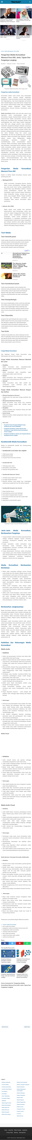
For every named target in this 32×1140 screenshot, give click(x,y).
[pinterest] (19, 943)
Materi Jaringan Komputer (23, 1084)
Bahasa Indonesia (6, 1082)
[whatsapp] (27, 943)
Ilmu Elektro (4, 1091)
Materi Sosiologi (20, 1104)
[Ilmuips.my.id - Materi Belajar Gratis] (16, 2)
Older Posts (27, 1026)
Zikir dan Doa (20, 1115)
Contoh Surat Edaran (7, 1089)
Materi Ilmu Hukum (6, 1114)
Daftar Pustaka (17, 1130)
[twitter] (12, 943)
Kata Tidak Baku (6, 1096)
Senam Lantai (20, 1111)
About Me (10, 1130)
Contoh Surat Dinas (6, 1086)
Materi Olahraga (21, 1093)
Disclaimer (24, 1130)
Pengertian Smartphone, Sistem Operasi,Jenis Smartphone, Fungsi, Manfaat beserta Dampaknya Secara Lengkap (16, 430)
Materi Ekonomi (5, 1109)
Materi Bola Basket (6, 1105)
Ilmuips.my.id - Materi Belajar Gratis (18, 1137)
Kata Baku (4, 1093)
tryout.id (19, 1113)
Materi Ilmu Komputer (22, 1082)
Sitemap (16, 1132)
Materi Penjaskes (21, 1095)
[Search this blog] (30, 2)
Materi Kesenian (21, 1086)
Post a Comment (21, 63)
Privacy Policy (9, 1132)
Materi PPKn (20, 1097)
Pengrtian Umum (21, 1109)
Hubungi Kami (22, 1132)
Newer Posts (5, 1026)
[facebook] (5, 943)
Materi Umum (20, 1106)
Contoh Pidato (5, 1084)
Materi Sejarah (20, 1099)
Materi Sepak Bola (21, 1102)
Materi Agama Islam (6, 1102)
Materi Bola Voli (5, 1107)
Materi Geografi (5, 1112)
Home (5, 1130)
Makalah (4, 1100)
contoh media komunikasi (9, 924)
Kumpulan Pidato (6, 1098)
